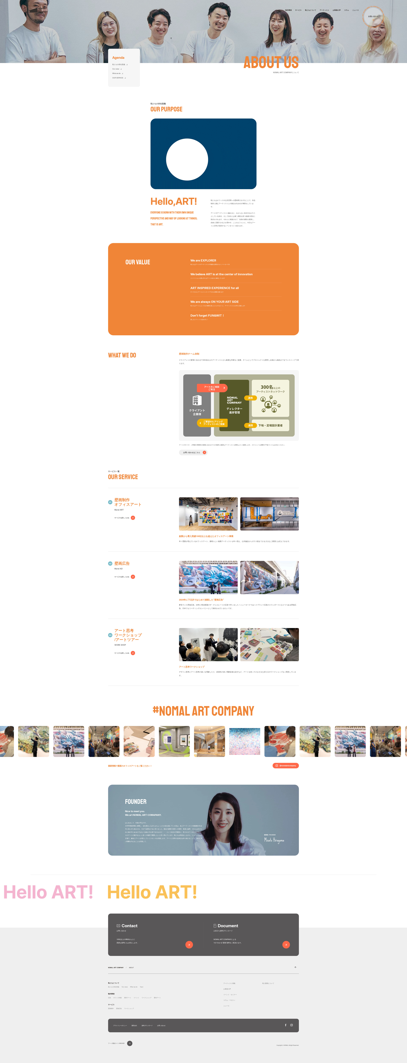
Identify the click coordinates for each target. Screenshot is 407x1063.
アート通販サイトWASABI (116, 1043)
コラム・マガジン (229, 1000)
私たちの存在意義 (113, 987)
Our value (125, 987)
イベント (136, 998)
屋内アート (157, 998)
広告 (109, 998)
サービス (298, 10)
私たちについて (310, 10)
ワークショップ (146, 998)
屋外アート (127, 998)
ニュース (355, 10)
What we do (133, 987)
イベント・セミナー (230, 994)
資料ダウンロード (147, 1025)
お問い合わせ (161, 1025)
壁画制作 (111, 1008)
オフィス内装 (117, 998)
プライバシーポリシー (120, 1025)
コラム (346, 10)
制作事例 (288, 10)
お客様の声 (337, 10)
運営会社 (134, 1025)
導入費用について (268, 983)
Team (141, 987)
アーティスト (324, 10)
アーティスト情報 (229, 983)
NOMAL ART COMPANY (116, 968)
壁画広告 (119, 1008)
